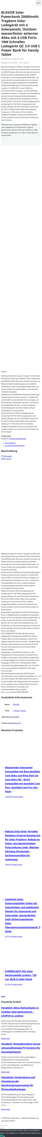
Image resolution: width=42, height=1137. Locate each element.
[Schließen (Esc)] (6, 1125)
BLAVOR (16, 704)
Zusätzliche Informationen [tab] (15, 446)
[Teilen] (4, 1125)
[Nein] (4, 1136)
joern (3, 996)
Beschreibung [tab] (10, 443)
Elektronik (17, 723)
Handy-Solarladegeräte (17, 439)
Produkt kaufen (6, 436)
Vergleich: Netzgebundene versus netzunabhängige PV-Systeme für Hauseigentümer (20, 1047)
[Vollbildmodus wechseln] (3, 1125)
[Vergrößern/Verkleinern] (1, 1125)
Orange (16, 711)
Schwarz (23, 711)
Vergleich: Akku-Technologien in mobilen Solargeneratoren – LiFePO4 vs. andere (20, 1011)
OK (2, 1136)
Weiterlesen (5, 1038)
